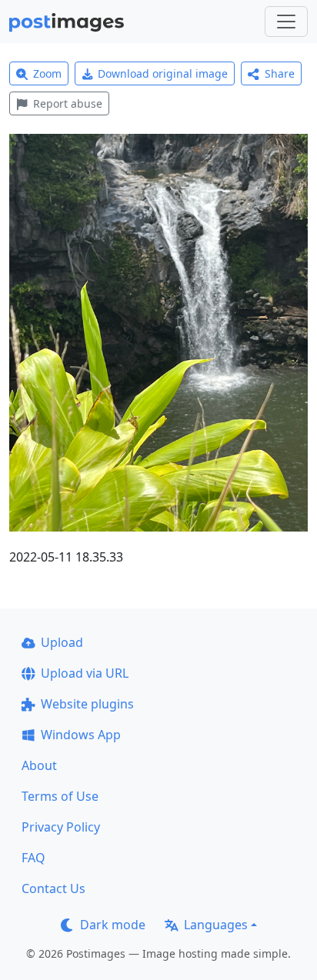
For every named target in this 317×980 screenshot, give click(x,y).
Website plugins (87, 703)
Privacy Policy (61, 826)
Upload (62, 642)
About (39, 765)
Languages (216, 924)
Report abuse (67, 103)
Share (280, 73)
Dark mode (112, 924)
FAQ (33, 857)
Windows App (81, 734)
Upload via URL (84, 673)
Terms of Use (60, 796)
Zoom (47, 73)
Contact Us (53, 888)
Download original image (163, 73)
